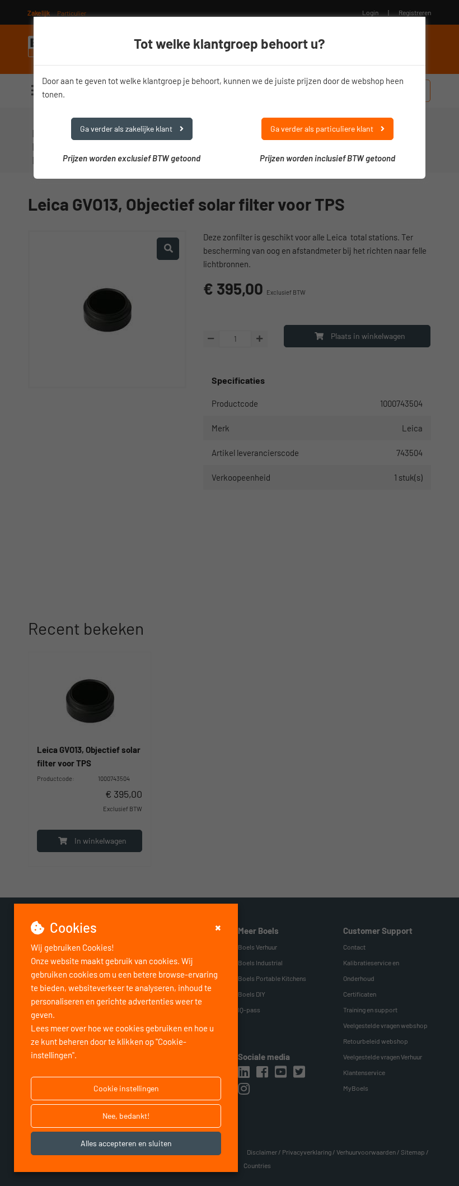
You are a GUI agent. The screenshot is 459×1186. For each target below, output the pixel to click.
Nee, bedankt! (125, 1115)
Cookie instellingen (126, 1088)
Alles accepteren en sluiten (126, 1143)
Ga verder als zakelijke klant (127, 128)
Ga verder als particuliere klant (322, 128)
